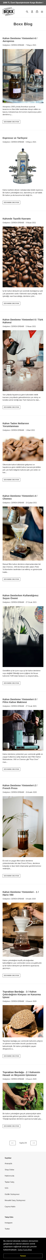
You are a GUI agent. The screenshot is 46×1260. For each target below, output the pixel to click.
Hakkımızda (9, 1176)
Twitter (7, 1229)
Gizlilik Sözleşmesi (12, 1194)
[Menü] (42, 11)
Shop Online (9, 1170)
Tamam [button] (23, 1256)
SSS (6, 1188)
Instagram (9, 1223)
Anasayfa (8, 1163)
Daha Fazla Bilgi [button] (25, 1250)
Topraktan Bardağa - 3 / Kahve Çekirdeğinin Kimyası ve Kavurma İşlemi (22, 994)
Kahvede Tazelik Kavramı (17, 218)
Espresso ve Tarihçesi (15, 138)
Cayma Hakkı (10, 1207)
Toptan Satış (9, 1182)
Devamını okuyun (11, 122)
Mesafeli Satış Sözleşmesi (15, 1200)
